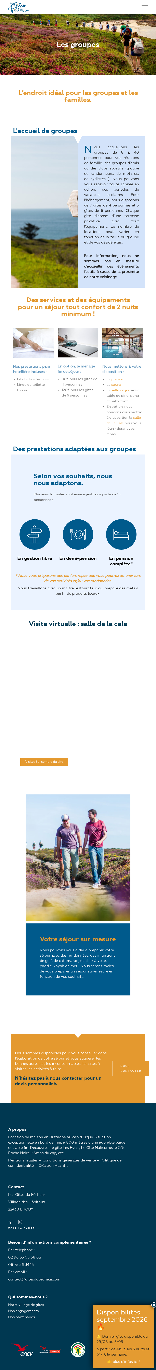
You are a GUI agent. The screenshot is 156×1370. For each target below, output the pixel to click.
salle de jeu (120, 390)
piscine (117, 379)
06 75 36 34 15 (21, 1264)
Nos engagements (23, 1311)
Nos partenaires (21, 1317)
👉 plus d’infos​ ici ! (123, 1361)
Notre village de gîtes (26, 1305)
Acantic (61, 1165)
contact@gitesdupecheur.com (34, 1279)
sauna (116, 384)
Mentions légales (23, 1160)
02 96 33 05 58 (21, 1257)
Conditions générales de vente (69, 1160)
